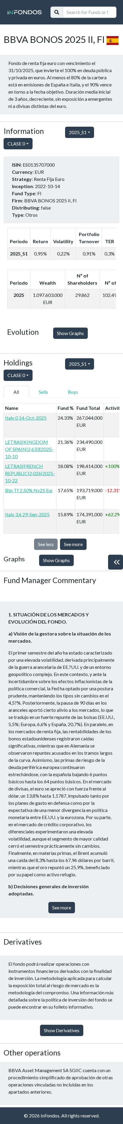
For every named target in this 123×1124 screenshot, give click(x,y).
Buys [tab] (73, 392)
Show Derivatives (61, 1030)
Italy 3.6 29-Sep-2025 (27, 514)
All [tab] (16, 392)
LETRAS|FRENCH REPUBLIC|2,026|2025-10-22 (30, 473)
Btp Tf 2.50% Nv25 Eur (29, 490)
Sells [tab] (43, 392)
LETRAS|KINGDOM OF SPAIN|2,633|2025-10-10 (29, 449)
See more (73, 544)
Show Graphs (70, 333)
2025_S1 (78, 132)
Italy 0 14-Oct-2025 (26, 418)
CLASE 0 (16, 143)
